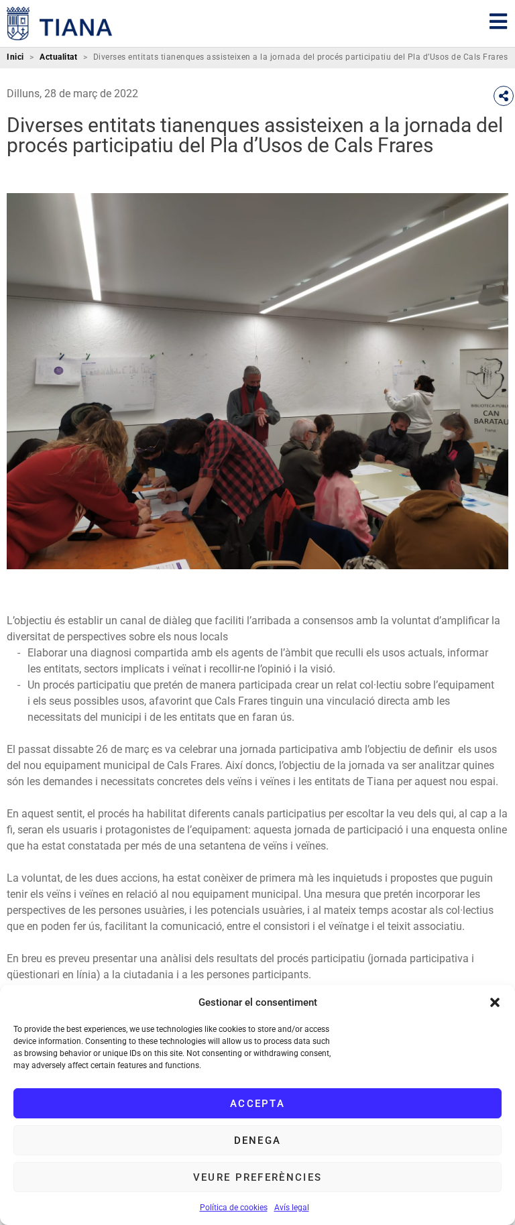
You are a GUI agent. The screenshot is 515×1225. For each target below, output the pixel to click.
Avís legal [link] (291, 1207)
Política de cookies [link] (234, 1207)
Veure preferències (257, 1177)
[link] (60, 23)
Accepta (257, 1104)
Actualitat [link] (58, 57)
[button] (495, 1002)
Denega (258, 1140)
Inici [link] (15, 57)
